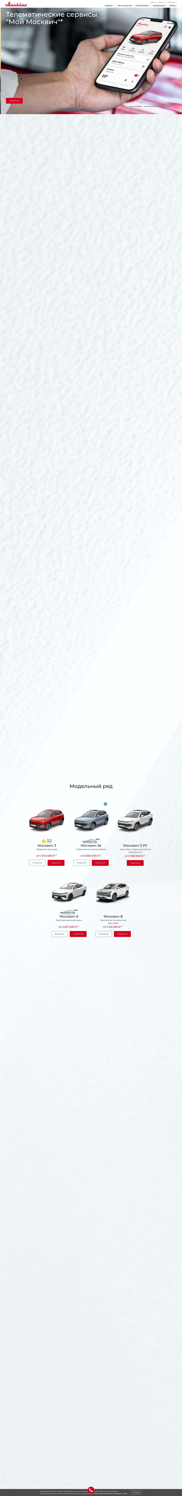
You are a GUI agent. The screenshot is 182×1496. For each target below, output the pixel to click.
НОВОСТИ (153, 2)
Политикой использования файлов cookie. (110, 1494)
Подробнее (13, 101)
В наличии (37, 863)
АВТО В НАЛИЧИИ (124, 6)
